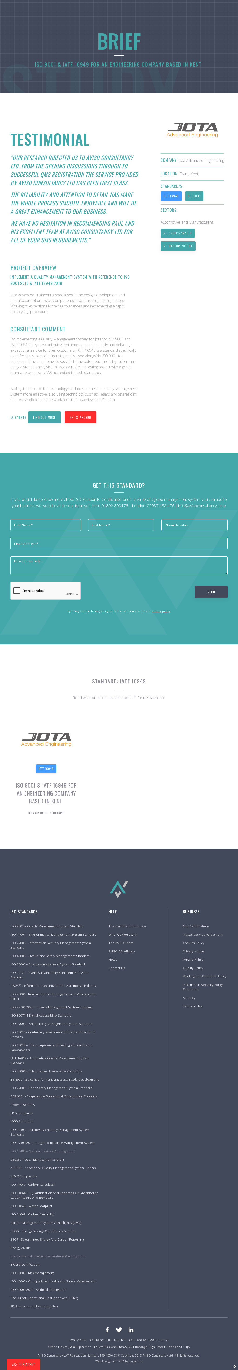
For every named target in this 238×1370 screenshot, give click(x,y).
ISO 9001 (194, 196)
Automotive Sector (177, 233)
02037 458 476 (160, 505)
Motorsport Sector (178, 246)
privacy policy (161, 611)
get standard (80, 417)
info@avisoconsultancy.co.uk (202, 505)
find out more (44, 417)
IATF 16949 (171, 196)
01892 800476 (115, 505)
